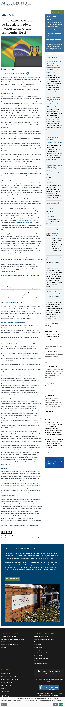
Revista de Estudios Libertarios (9, 644)
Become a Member (12, 579)
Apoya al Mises (57, 12)
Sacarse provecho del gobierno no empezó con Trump (53, 99)
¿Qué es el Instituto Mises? (41, 636)
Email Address (50, 411)
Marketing (48, 420)
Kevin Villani (49, 182)
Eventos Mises (38, 644)
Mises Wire (8, 15)
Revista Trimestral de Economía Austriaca (12, 642)
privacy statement (52, 445)
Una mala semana (52, 137)
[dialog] (32, 702)
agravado (26, 385)
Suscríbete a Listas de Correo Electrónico (45, 653)
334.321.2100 (9, 682)
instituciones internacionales (24, 222)
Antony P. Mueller (20, 73)
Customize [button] (4, 704)
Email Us (3, 688)
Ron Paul (59, 142)
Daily (49, 339)
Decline (55, 704)
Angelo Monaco (50, 72)
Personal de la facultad (40, 663)
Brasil (17, 269)
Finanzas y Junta (38, 650)
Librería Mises (38, 647)
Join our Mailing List (6, 691)
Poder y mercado (51, 142)
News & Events (52, 366)
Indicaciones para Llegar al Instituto (44, 639)
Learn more (48, 435)
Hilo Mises (4, 647)
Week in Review (52, 351)
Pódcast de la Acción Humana (9, 650)
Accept (61, 704)
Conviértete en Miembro (41, 642)
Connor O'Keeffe (51, 106)
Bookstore (51, 381)
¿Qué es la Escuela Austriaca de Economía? (13, 639)
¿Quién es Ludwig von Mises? (9, 636)
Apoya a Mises (38, 655)
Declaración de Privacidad (41, 658)
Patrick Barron (50, 216)
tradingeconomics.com (15, 302)
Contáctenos (37, 661)
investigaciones (16, 483)
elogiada (25, 220)
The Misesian (52, 395)
